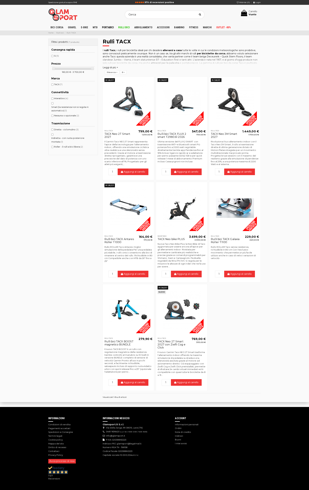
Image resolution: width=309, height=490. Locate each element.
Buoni (178, 439)
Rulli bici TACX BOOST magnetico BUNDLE (119, 343)
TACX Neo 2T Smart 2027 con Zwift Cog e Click (171, 344)
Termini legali (55, 436)
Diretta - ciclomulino (66, 129)
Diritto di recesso (57, 447)
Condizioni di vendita (59, 424)
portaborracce (190, 63)
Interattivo (61, 98)
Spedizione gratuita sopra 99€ (62, 2)
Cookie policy (55, 440)
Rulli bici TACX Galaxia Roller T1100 (225, 241)
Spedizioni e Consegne (60, 432)
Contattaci (53, 451)
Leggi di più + (110, 67)
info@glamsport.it (115, 436)
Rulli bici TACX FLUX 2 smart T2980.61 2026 (172, 135)
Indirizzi (179, 436)
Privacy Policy (55, 455)
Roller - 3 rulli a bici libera (68, 147)
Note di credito (183, 432)
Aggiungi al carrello (134, 171)
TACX (58, 84)
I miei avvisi (181, 443)
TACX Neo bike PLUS (171, 239)
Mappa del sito (56, 443)
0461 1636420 (113, 431)
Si (56, 56)
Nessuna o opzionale (66, 115)
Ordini (178, 428)
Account (180, 418)
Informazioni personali (186, 424)
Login (258, 2)
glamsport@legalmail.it (129, 443)
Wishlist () (244, 2)
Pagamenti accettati (59, 428)
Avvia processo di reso (62, 461)
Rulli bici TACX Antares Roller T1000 (119, 241)
